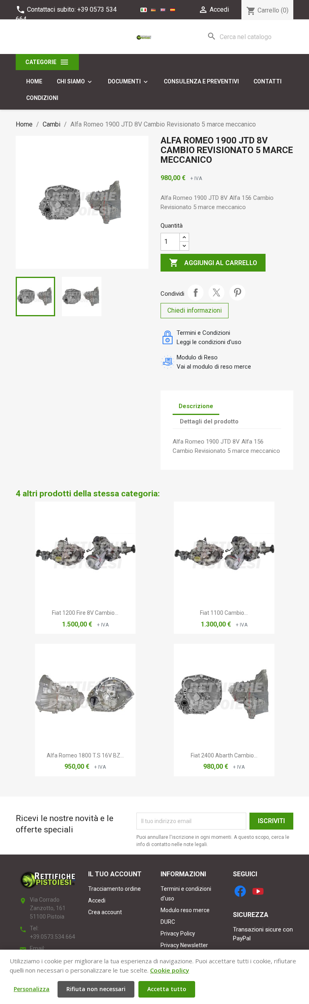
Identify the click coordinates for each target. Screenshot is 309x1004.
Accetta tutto (166, 989)
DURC (168, 922)
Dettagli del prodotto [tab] (209, 421)
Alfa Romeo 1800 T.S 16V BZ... (85, 755)
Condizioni (42, 98)
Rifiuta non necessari (96, 989)
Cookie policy (169, 970)
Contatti (267, 81)
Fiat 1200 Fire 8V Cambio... (85, 613)
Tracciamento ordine (114, 889)
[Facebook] (240, 891)
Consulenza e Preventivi (201, 81)
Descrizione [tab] (196, 406)
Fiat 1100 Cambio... (224, 613)
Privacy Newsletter (184, 945)
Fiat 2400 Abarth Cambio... (224, 755)
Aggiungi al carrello (213, 263)
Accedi (96, 900)
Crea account (105, 912)
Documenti (128, 81)
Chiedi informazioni (194, 310)
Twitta (216, 292)
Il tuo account (115, 874)
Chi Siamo (75, 81)
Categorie (47, 62)
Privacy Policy (178, 933)
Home (34, 81)
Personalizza (31, 989)
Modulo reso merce (185, 910)
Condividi (195, 292)
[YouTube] (258, 891)
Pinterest (237, 292)
